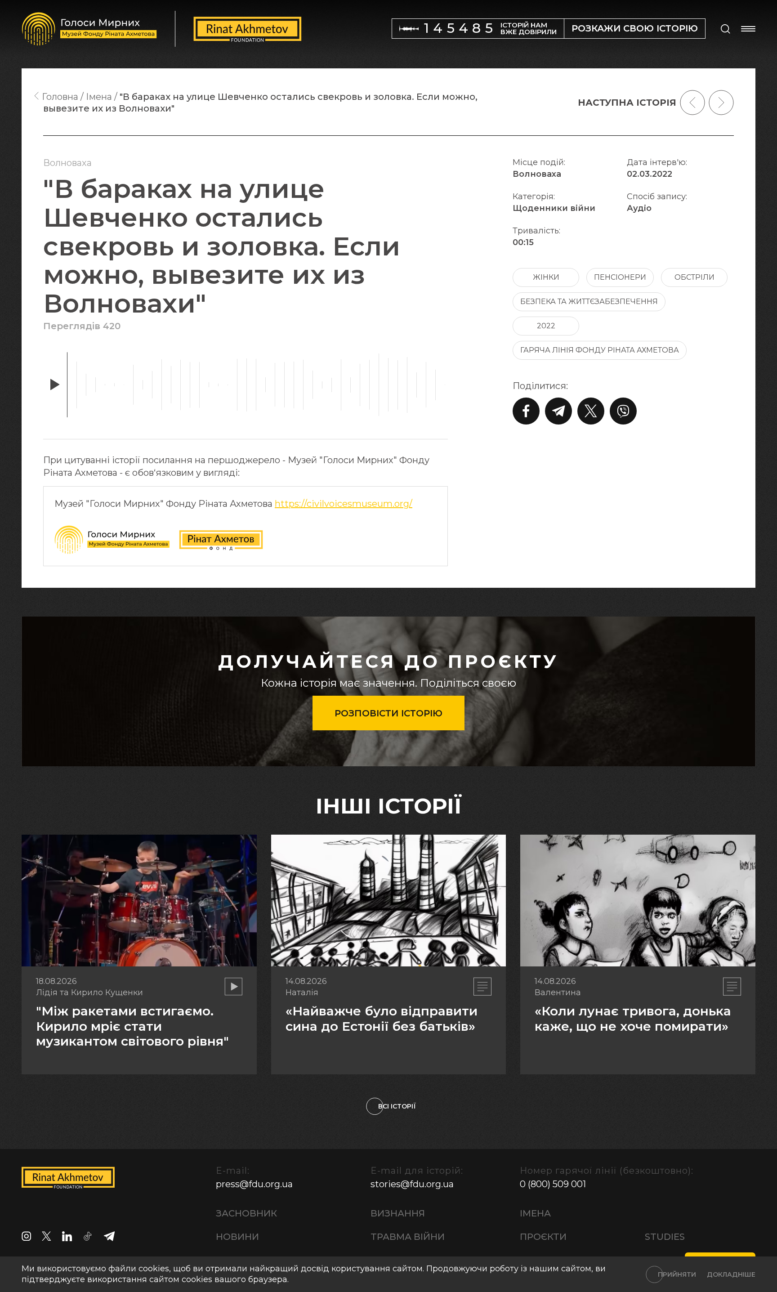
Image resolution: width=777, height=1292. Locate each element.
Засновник (246, 1213)
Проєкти (543, 1236)
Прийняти (677, 1274)
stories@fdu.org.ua (412, 1184)
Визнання (398, 1213)
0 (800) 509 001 (553, 1184)
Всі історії (397, 1106)
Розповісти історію (388, 713)
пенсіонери (620, 277)
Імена (535, 1213)
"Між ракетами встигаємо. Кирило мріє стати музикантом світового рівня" (132, 1026)
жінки (546, 277)
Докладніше (731, 1274)
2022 (546, 326)
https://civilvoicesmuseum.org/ (343, 503)
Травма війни (408, 1236)
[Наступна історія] (721, 102)
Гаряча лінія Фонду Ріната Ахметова (599, 350)
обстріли (694, 277)
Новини (237, 1236)
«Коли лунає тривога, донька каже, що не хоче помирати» (633, 1018)
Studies (665, 1236)
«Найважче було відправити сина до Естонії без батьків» (382, 1018)
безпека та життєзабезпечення (589, 301)
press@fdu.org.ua (254, 1184)
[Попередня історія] (692, 102)
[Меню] (748, 29)
